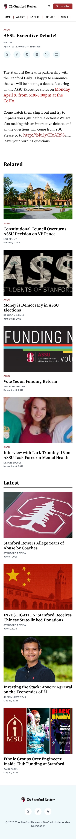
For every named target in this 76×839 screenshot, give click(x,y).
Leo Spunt (10, 239)
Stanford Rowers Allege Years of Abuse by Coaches (34, 545)
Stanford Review (15, 553)
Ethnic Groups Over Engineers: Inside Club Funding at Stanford (34, 761)
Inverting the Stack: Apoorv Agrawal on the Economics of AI (38, 689)
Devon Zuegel (13, 462)
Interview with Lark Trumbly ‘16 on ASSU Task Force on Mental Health (37, 455)
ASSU (7, 29)
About (20, 17)
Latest (35, 17)
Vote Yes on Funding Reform (30, 381)
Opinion (50, 17)
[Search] (49, 6)
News (64, 17)
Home (7, 17)
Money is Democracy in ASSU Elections (31, 307)
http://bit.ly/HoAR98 (44, 135)
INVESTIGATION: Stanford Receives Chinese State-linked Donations (38, 617)
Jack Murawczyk (15, 697)
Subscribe (63, 6)
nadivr (8, 42)
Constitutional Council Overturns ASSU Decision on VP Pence (35, 231)
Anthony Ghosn (14, 386)
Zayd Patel (11, 769)
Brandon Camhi (14, 315)
